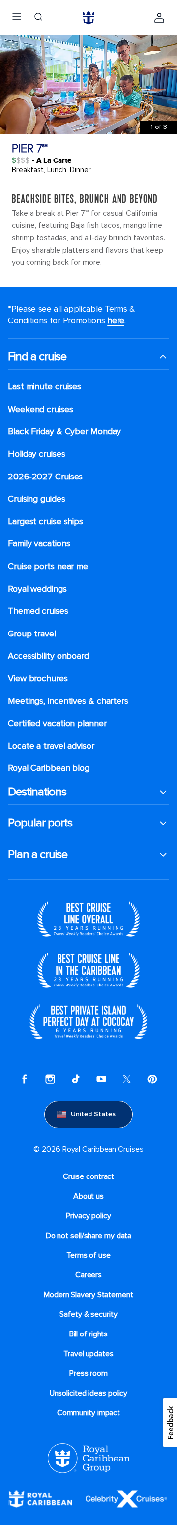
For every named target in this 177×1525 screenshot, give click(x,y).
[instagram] (50, 1079)
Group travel (32, 634)
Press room (88, 1373)
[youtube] (101, 1079)
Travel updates (88, 1354)
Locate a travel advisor (51, 746)
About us (88, 1196)
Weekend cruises (40, 409)
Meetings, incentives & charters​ (68, 701)
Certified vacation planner (57, 723)
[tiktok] (76, 1079)
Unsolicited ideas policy (89, 1393)
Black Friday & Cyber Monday (64, 431)
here (115, 320)
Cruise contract (89, 1176)
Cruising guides (36, 499)
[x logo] (127, 1079)
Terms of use (88, 1255)
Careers (88, 1275)
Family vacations (39, 544)
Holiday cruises (36, 454)
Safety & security (88, 1314)
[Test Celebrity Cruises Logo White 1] (126, 1498)
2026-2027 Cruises (45, 477)
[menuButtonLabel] (17, 17)
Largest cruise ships (45, 521)
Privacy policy (88, 1216)
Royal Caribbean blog (48, 768)
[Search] (38, 18)
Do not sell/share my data (89, 1235)
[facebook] (25, 1079)
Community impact (88, 1413)
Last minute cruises (44, 386)
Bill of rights (88, 1334)
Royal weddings (37, 589)
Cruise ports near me (48, 566)
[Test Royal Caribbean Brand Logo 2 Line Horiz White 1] (40, 1498)
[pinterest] (152, 1079)
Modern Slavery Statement (88, 1295)
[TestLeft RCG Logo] (89, 1457)
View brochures (38, 678)
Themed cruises (38, 611)
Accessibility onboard (48, 656)
